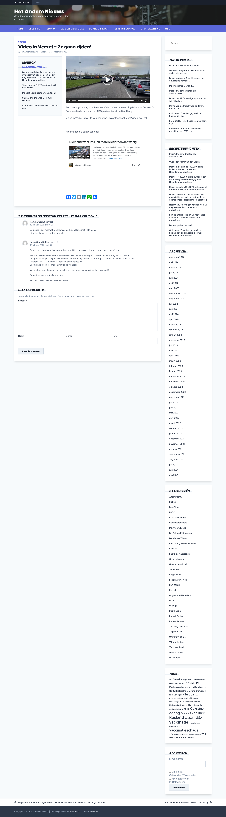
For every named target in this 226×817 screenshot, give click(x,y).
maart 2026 (175, 267)
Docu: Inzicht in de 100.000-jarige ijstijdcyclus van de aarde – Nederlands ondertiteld (186, 169)
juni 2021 (173, 470)
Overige (22, 42)
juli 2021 (173, 464)
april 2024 (174, 319)
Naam (21, 336)
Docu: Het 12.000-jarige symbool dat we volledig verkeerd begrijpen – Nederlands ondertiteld (187, 179)
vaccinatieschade (184, 730)
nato (180, 709)
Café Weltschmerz (72, 28)
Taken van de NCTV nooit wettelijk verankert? (39, 86)
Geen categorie (176, 559)
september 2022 (177, 392)
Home (20, 28)
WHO (171, 738)
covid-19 (192, 683)
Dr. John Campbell (196, 691)
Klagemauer (175, 574)
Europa (189, 694)
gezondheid (186, 698)
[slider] (106, 100)
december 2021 (177, 438)
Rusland (176, 717)
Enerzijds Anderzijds (179, 553)
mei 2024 (174, 314)
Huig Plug (196, 698)
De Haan (174, 687)
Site (115, 336)
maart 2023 (175, 361)
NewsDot (94, 811)
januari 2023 (175, 371)
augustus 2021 (176, 459)
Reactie (22, 300)
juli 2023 (173, 345)
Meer (168, 28)
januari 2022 (175, 433)
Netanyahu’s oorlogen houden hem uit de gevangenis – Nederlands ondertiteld (188, 207)
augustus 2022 (177, 397)
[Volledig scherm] (146, 100)
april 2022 (174, 418)
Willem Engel (180, 737)
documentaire (177, 690)
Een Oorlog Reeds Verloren (182, 543)
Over (171, 600)
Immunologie (174, 702)
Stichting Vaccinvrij (178, 626)
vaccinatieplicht (176, 726)
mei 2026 (174, 262)
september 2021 (177, 454)
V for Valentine (150, 28)
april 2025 (174, 288)
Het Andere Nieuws (39, 11)
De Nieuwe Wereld (178, 538)
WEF (204, 734)
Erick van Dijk (175, 695)
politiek (199, 713)
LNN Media (174, 585)
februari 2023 (176, 366)
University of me (177, 637)
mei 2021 (173, 475)
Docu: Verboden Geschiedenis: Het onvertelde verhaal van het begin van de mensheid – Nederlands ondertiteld (188, 197)
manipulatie (173, 709)
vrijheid (185, 734)
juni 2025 (174, 278)
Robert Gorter (176, 616)
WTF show (174, 657)
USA (199, 717)
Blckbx (51, 28)
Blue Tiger (35, 28)
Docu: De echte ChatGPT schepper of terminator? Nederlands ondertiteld (188, 188)
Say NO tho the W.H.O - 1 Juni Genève (37, 99)
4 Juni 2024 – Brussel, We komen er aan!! (40, 106)
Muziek (172, 590)
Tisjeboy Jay (175, 631)
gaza (196, 695)
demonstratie (33, 66)
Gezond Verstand (178, 564)
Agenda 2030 (190, 679)
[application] (108, 79)
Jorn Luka (174, 569)
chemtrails (173, 684)
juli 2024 (173, 303)
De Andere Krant (99, 28)
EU (182, 695)
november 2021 (177, 444)
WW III (191, 737)
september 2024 (177, 293)
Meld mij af (177, 771)
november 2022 (177, 381)
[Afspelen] (69, 100)
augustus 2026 (177, 257)
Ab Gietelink (175, 679)
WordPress (75, 811)
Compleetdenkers (178, 522)
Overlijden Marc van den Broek (184, 161)
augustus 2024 (177, 298)
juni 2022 (174, 407)
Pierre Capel (175, 611)
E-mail (69, 336)
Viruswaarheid (176, 647)
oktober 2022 (176, 387)
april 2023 (174, 355)
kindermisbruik (175, 705)
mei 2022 (174, 412)
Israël (183, 701)
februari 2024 (176, 329)
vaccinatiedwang (194, 723)
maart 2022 (175, 423)
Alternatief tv (175, 496)
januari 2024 (175, 335)
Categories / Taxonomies (182, 775)
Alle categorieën (180, 778)
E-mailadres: (176, 758)
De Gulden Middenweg (180, 533)
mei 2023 (174, 350)
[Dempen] (142, 100)
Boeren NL (201, 680)
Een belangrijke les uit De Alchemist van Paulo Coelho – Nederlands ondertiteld (187, 217)
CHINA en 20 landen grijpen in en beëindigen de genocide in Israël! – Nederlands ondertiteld (186, 233)
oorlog (174, 713)
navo (186, 708)
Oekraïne (197, 708)
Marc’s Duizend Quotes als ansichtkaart (182, 155)
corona (182, 683)
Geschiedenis (174, 698)
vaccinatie (178, 722)
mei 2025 (174, 283)
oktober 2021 (176, 449)
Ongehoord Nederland (180, 595)
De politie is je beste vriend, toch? (39, 92)
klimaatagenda (195, 705)
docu (202, 687)
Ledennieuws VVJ (125, 28)
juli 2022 (173, 402)
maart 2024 (175, 324)
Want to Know (176, 652)
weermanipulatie (195, 734)
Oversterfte (186, 713)
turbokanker (190, 718)
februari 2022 (176, 428)
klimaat (185, 705)
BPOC (172, 512)
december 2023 (177, 340)
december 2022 (177, 376)
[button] (108, 80)
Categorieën (178, 782)
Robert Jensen (176, 621)
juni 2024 (174, 309)
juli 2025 (173, 272)
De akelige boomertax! (180, 225)
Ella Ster (173, 548)
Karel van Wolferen (193, 702)
